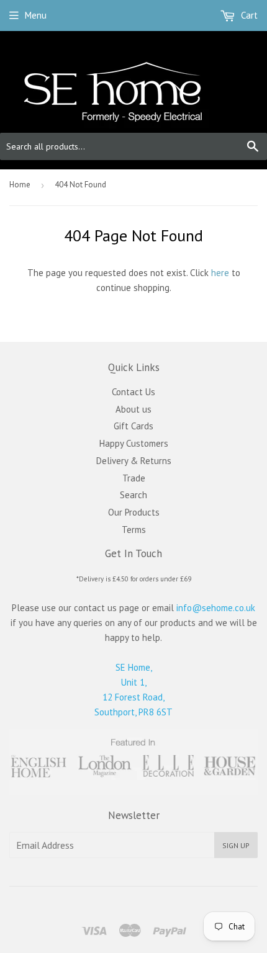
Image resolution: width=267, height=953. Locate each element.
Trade (133, 478)
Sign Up (236, 845)
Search (133, 495)
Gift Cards (133, 426)
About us (133, 409)
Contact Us (133, 392)
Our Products (134, 512)
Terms (134, 529)
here (220, 273)
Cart (248, 15)
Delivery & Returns (133, 461)
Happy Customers (133, 443)
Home (19, 184)
